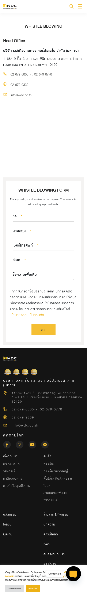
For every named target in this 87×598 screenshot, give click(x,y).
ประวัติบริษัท (11, 464)
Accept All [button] (33, 588)
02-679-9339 (19, 84)
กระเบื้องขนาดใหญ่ (56, 471)
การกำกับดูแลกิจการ (16, 485)
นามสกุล (22, 231)
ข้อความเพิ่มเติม (25, 274)
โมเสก (47, 485)
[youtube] (35, 443)
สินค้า (47, 456)
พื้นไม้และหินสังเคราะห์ (58, 478)
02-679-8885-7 (21, 74)
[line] (45, 443)
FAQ (47, 544)
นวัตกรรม (9, 514)
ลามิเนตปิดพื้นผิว (55, 493)
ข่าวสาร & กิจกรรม (56, 514)
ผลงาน (7, 534)
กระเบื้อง (49, 464)
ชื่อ (17, 216)
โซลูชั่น (7, 524)
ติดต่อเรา (50, 564)
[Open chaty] (73, 574)
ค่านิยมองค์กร (12, 478)
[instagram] (22, 443)
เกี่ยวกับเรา (10, 456)
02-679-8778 (43, 74)
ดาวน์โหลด (51, 534)
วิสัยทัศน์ (9, 471)
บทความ (49, 524)
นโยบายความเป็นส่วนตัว (27, 315)
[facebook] (9, 443)
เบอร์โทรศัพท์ (26, 245)
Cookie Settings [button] (14, 588)
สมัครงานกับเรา (54, 554)
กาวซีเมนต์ (51, 500)
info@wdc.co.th (21, 95)
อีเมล (19, 260)
